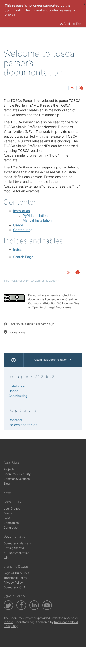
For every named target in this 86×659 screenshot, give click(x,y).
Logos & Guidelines (16, 573)
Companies (11, 523)
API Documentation (16, 553)
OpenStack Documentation (50, 359)
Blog (7, 483)
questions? (18, 332)
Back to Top (72, 23)
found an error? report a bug (32, 324)
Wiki (6, 557)
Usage (18, 225)
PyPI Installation (35, 215)
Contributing (22, 230)
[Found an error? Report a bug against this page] (81, 88)
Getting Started (14, 548)
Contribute (11, 527)
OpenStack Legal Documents (51, 307)
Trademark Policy (15, 578)
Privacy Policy (13, 582)
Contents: (15, 420)
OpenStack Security (17, 474)
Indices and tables (22, 425)
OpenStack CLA (14, 587)
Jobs (7, 518)
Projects (9, 469)
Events (8, 513)
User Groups (12, 508)
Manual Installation (37, 220)
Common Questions (17, 479)
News (7, 493)
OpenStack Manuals (17, 543)
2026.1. (10, 15)
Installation (21, 211)
